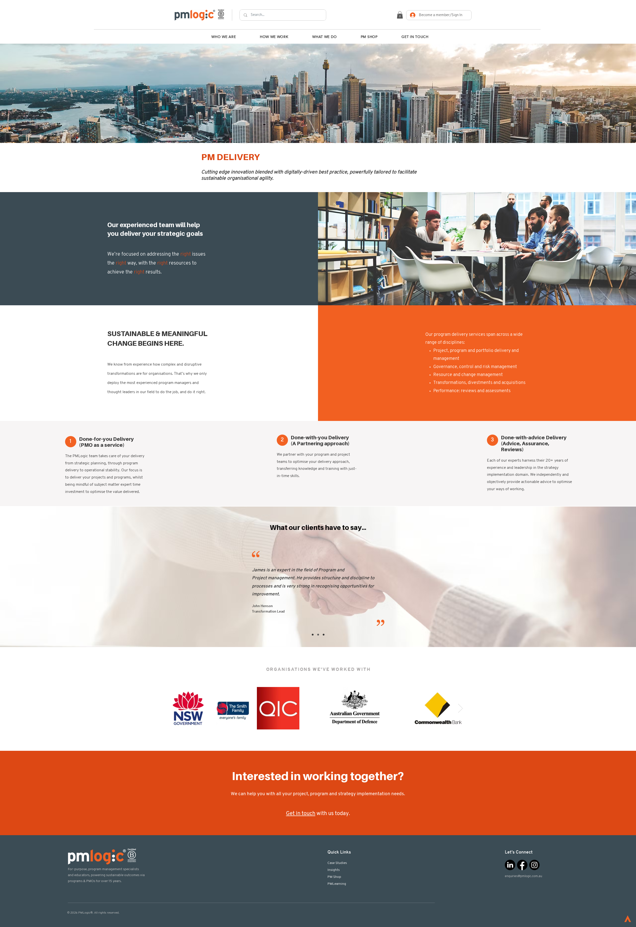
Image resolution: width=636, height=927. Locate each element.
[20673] (522, 865)
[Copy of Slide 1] (318, 634)
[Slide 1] (313, 634)
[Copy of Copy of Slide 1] (323, 634)
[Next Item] (460, 708)
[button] (400, 15)
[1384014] (510, 865)
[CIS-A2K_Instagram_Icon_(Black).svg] (534, 865)
